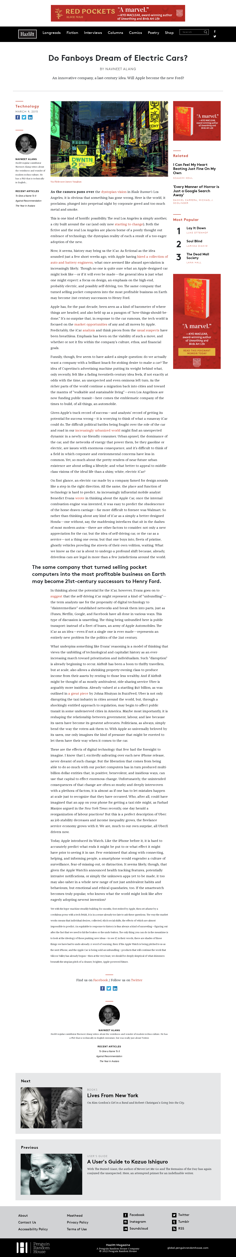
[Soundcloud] (125, 1229)
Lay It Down (196, 227)
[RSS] (174, 1229)
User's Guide (97, 1156)
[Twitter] (24, 117)
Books (92, 1089)
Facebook (215, 31)
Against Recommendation (28, 200)
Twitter (215, 36)
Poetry (153, 32)
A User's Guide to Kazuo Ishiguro (127, 1161)
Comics (135, 32)
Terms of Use (77, 1229)
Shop (169, 32)
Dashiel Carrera (185, 200)
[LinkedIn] (30, 117)
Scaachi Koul (183, 178)
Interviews (93, 32)
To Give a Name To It (25, 195)
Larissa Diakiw (197, 245)
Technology (27, 105)
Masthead (75, 1215)
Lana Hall (194, 262)
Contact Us (27, 1222)
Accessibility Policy (33, 1229)
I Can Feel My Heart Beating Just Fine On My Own (194, 168)
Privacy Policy (77, 1222)
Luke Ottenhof (197, 232)
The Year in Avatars (25, 205)
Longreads (52, 32)
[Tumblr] (174, 1222)
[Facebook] (17, 117)
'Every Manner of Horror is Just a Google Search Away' (196, 190)
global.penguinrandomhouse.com (187, 1247)
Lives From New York (112, 1095)
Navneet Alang (120, 69)
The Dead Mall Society (198, 255)
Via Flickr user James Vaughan (66, 182)
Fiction (72, 32)
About (23, 1215)
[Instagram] (125, 1222)
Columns (115, 32)
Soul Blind (194, 240)
